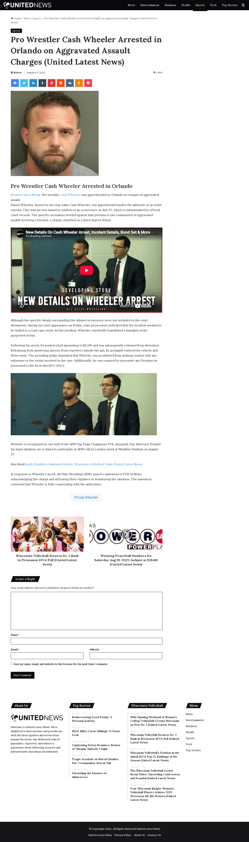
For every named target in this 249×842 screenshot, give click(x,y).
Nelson (18, 72)
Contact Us (154, 835)
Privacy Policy (122, 835)
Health (185, 5)
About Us (139, 835)
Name (15, 634)
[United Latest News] (27, 5)
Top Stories (230, 5)
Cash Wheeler (70, 195)
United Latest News (25, 195)
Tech (213, 5)
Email (15, 649)
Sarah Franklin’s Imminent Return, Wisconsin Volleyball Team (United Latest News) (83, 464)
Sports (200, 5)
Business (170, 5)
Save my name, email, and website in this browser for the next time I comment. (61, 664)
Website (94, 649)
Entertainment (149, 5)
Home (17, 18)
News (131, 5)
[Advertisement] (95, 800)
